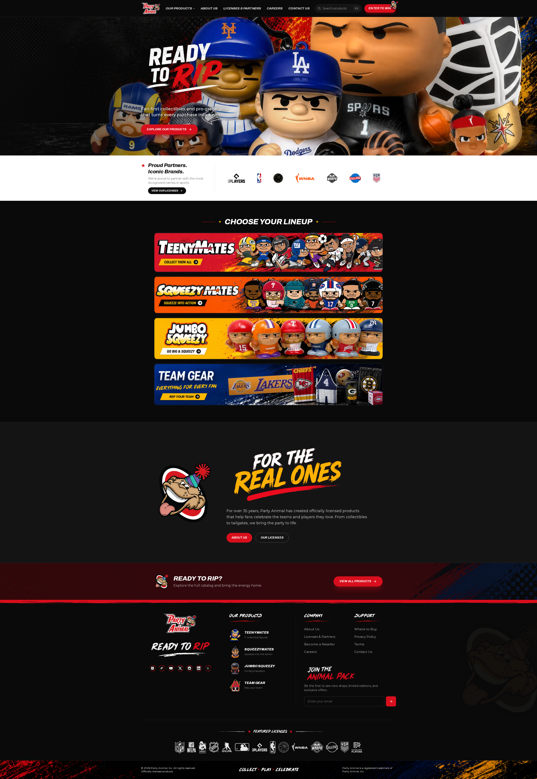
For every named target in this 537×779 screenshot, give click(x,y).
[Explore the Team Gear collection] (268, 384)
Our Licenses (272, 537)
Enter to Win (380, 8)
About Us (209, 8)
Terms (359, 644)
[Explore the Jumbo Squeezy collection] (268, 338)
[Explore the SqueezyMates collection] (268, 294)
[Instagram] (152, 668)
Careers (275, 8)
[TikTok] (162, 668)
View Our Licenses (164, 190)
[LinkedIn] (198, 668)
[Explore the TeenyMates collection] (268, 252)
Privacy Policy (365, 637)
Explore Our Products (166, 129)
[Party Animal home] (150, 8)
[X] (180, 668)
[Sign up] (391, 701)
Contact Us (299, 8)
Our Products (179, 8)
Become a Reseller (319, 644)
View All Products (355, 581)
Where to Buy (365, 629)
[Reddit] (189, 668)
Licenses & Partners (242, 8)
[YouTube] (171, 668)
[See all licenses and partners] (268, 747)
